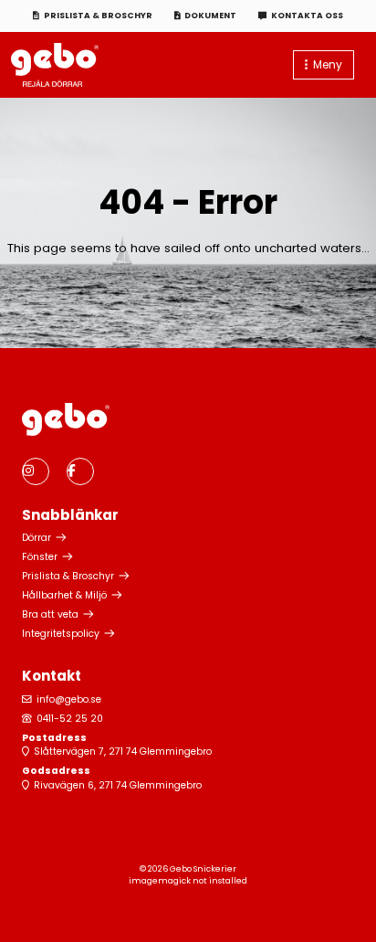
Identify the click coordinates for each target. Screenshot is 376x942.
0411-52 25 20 (70, 718)
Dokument (210, 15)
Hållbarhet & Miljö (64, 595)
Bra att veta (50, 614)
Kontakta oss (307, 15)
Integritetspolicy (60, 633)
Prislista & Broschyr (98, 15)
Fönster (39, 557)
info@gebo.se (69, 699)
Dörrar (36, 538)
